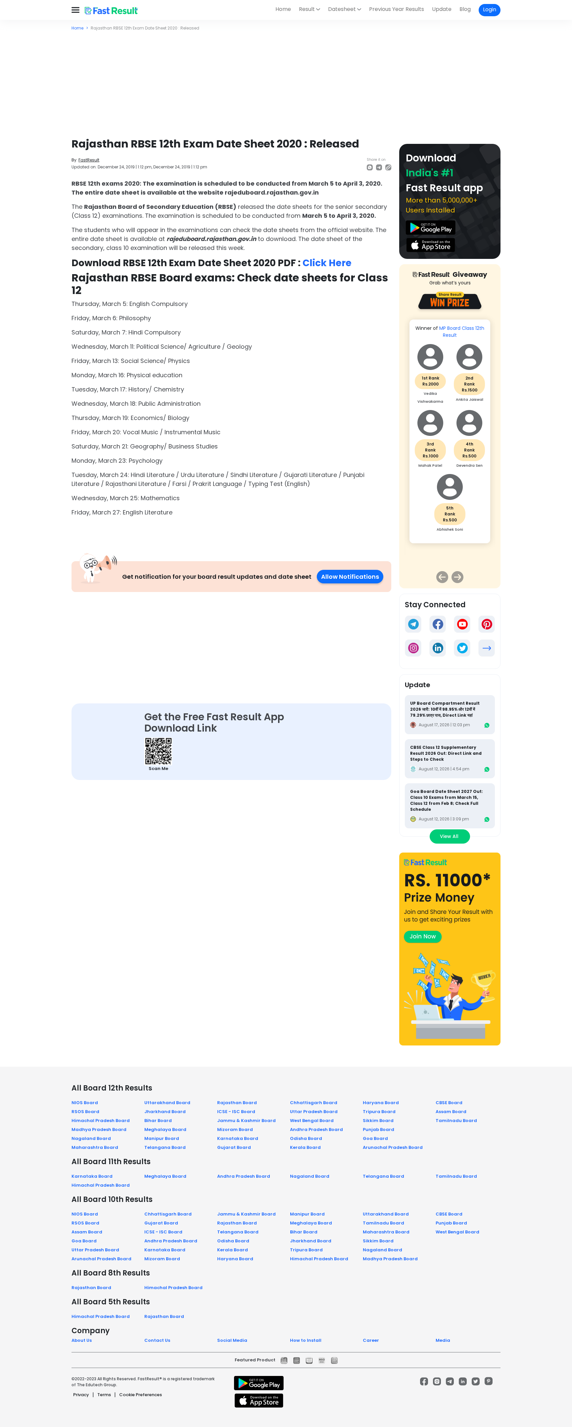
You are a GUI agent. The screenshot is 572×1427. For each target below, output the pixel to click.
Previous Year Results (396, 9)
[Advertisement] (286, 80)
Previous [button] (442, 577)
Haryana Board (381, 1103)
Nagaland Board (91, 1138)
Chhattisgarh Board (313, 1103)
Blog (465, 9)
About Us (82, 1340)
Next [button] (457, 577)
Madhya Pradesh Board (99, 1129)
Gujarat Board (234, 1147)
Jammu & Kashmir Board (246, 1120)
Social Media (232, 1340)
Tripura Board (379, 1111)
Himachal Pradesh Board (101, 1120)
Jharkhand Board (165, 1111)
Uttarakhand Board (167, 1103)
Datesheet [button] (342, 9)
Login (489, 9)
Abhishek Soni (450, 529)
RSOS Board (85, 1111)
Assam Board (451, 1111)
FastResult (88, 160)
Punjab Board (378, 1129)
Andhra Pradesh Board (316, 1129)
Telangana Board (165, 1147)
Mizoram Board (235, 1129)
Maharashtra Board (95, 1147)
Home (283, 9)
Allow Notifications (350, 576)
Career (371, 1340)
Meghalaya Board (165, 1129)
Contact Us (157, 1340)
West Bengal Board (312, 1120)
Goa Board (375, 1138)
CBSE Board (449, 1103)
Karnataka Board (237, 1138)
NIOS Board (85, 1103)
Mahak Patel (430, 465)
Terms (104, 1395)
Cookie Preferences (140, 1395)
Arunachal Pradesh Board (393, 1147)
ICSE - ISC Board (236, 1111)
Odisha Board (306, 1138)
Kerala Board (305, 1147)
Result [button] (307, 9)
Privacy (81, 1395)
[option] (450, 435)
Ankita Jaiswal (469, 399)
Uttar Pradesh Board (314, 1111)
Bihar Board (158, 1120)
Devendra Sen (469, 465)
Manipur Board (161, 1138)
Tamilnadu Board (456, 1120)
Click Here (327, 263)
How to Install (305, 1340)
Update (442, 9)
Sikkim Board (378, 1120)
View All (450, 836)
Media (443, 1340)
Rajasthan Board (237, 1103)
